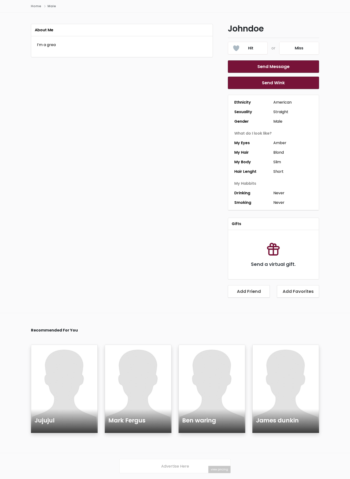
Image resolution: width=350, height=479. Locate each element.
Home (36, 6)
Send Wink (273, 83)
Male (52, 6)
